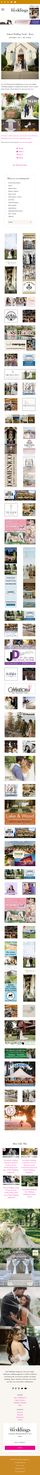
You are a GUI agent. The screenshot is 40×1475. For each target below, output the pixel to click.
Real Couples (27, 37)
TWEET (21, 151)
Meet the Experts (13, 202)
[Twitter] (12, 2)
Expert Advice (12, 188)
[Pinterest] (2, 2)
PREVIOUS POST (21, 165)
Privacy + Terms (20, 1465)
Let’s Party (11, 200)
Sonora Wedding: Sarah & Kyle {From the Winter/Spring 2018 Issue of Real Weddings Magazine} (11, 1192)
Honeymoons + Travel (14, 197)
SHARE (20, 148)
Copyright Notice (20, 1468)
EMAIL (20, 157)
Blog (20, 1405)
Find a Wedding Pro (20, 1398)
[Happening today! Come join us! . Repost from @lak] (20, 1267)
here (32, 89)
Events (10, 185)
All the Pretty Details (14, 183)
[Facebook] (5, 2)
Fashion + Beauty (13, 191)
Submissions (20, 1417)
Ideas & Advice (20, 1400)
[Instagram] (8, 2)
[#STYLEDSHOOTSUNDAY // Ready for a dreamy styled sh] (20, 1228)
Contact (20, 1420)
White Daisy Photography (25, 142)
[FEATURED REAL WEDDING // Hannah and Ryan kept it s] (20, 1306)
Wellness (11, 216)
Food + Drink (12, 194)
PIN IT (20, 154)
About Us (20, 1412)
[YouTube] (16, 2)
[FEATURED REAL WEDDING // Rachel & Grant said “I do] (20, 1345)
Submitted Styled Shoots (15, 211)
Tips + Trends (12, 214)
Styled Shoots (12, 208)
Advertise (20, 1415)
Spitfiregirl (22, 1471)
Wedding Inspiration (20, 1403)
